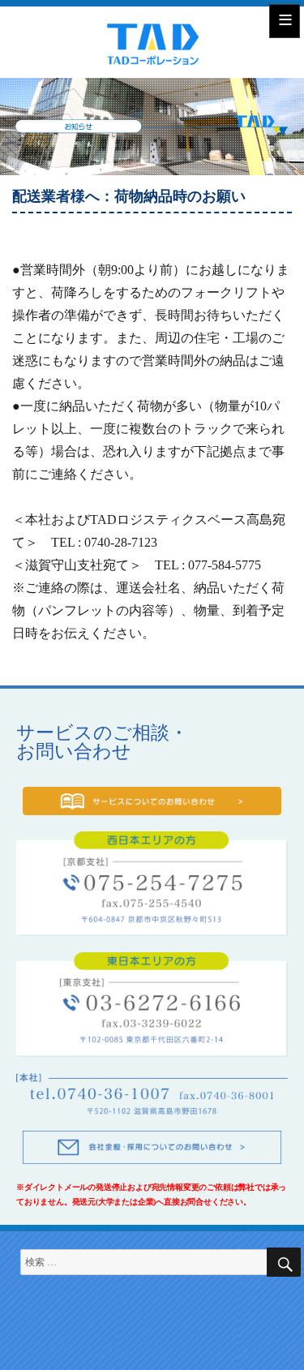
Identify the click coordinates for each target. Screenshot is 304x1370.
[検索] (284, 1262)
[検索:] (152, 1262)
